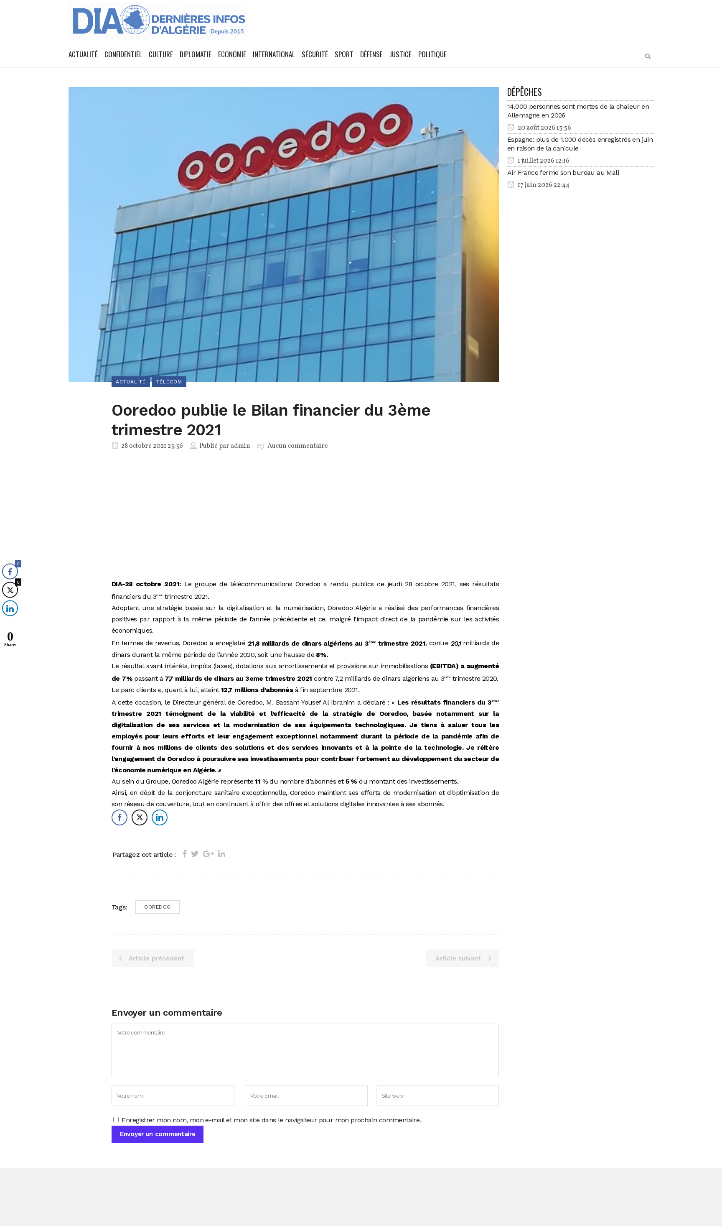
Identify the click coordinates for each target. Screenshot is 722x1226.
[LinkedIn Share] (160, 817)
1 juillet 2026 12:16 (542, 161)
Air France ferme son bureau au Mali (563, 172)
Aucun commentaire (297, 446)
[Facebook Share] (119, 817)
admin (240, 446)
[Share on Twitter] (195, 854)
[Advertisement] (305, 516)
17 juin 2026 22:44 (542, 185)
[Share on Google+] (208, 854)
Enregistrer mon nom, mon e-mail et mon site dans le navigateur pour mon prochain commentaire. (271, 1120)
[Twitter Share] (139, 817)
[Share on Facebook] (184, 854)
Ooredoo (157, 907)
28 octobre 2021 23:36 (151, 446)
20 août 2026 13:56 (543, 128)
